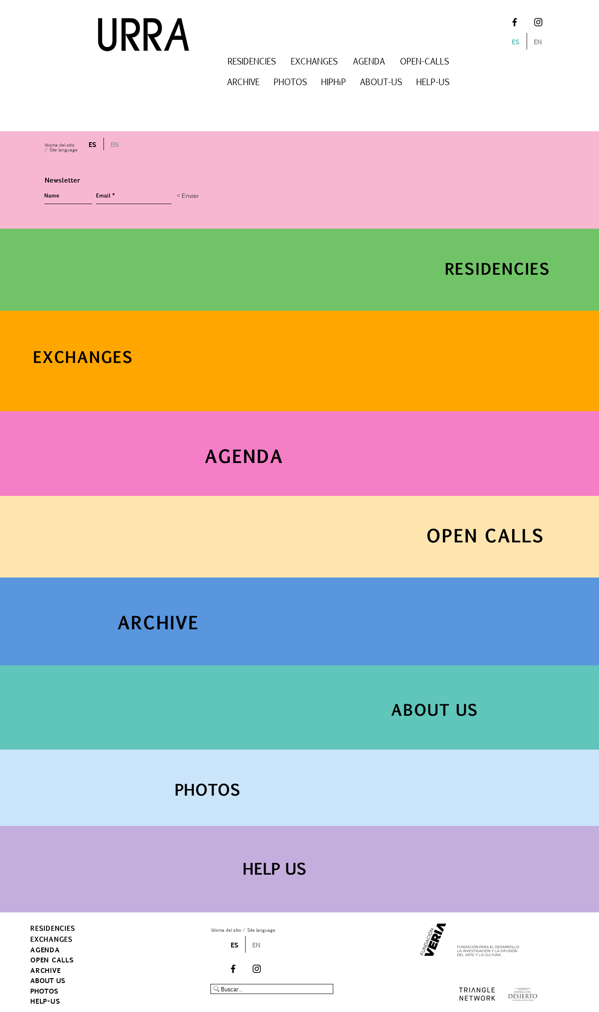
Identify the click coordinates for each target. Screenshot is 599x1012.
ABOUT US (47, 980)
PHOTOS (44, 990)
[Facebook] (514, 22)
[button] (251, 61)
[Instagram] (538, 22)
